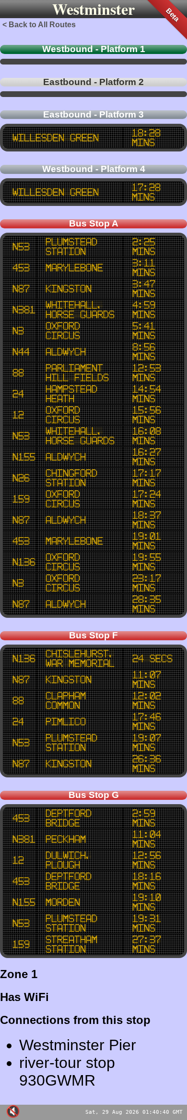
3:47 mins (143, 288)
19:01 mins (146, 540)
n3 (17, 330)
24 (17, 394)
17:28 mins (145, 192)
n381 (23, 309)
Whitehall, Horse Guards (79, 309)
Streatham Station (71, 944)
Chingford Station (71, 477)
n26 (20, 478)
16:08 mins (146, 435)
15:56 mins (146, 414)
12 (17, 415)
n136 (23, 562)
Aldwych (65, 351)
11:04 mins (146, 839)
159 (20, 499)
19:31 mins (146, 923)
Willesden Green (55, 137)
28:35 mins (146, 604)
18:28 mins (145, 137)
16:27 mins (146, 456)
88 (17, 373)
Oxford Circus (62, 330)
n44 (20, 351)
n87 (20, 288)
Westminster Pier (77, 1045)
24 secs (152, 658)
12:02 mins (146, 700)
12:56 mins (146, 860)
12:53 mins (146, 372)
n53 (20, 246)
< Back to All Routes (39, 25)
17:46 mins (146, 721)
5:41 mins (143, 330)
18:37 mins (146, 519)
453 (20, 267)
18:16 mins (146, 881)
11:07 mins (146, 679)
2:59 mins (143, 818)
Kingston (68, 288)
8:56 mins (143, 351)
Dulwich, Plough (68, 860)
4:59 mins (143, 309)
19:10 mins (146, 902)
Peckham (65, 839)
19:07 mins (146, 742)
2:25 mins (143, 246)
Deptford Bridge (68, 818)
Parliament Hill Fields (76, 372)
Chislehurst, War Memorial (79, 658)
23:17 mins (146, 583)
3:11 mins (143, 267)
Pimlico (65, 721)
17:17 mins (146, 477)
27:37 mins (146, 944)
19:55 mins (146, 562)
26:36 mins (146, 763)
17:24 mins (146, 498)
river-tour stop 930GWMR (67, 1071)
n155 (23, 457)
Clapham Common (65, 700)
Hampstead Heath (71, 393)
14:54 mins (146, 393)
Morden (62, 902)
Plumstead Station (71, 246)
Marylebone (74, 267)
